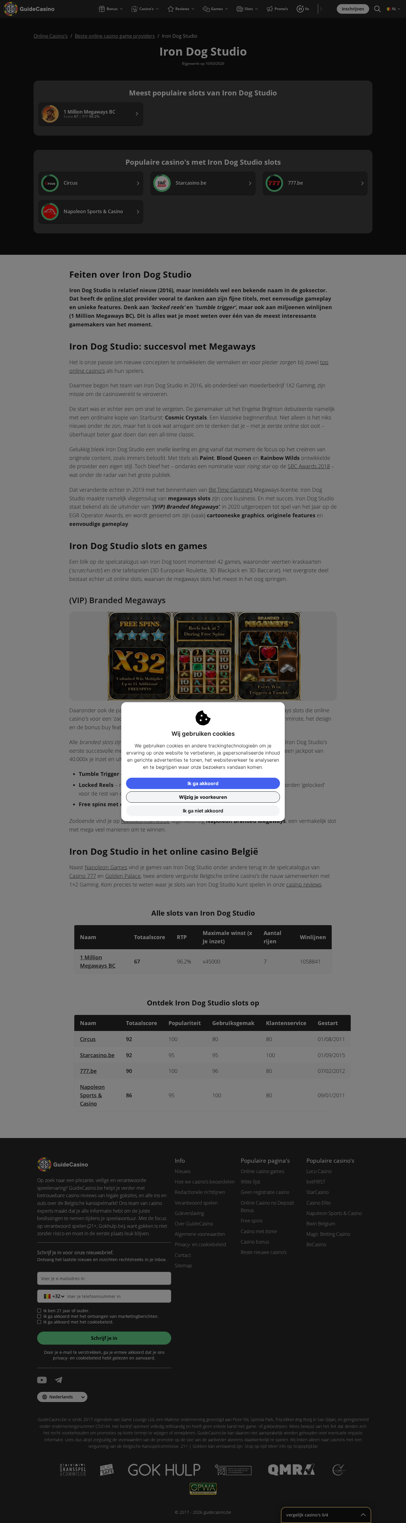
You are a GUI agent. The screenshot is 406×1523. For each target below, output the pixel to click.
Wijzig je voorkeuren (203, 797)
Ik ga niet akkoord (203, 811)
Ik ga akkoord (203, 783)
